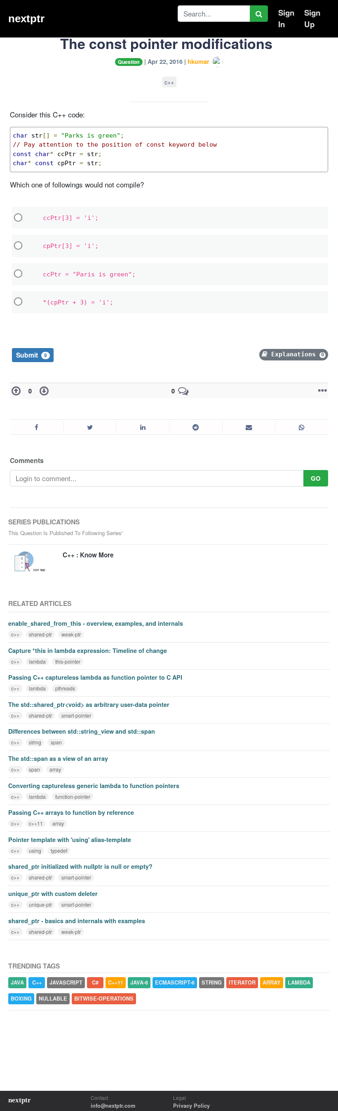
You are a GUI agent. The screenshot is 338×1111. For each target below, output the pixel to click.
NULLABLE (53, 998)
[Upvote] (18, 391)
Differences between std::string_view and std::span (81, 731)
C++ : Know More (88, 554)
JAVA (17, 982)
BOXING (21, 998)
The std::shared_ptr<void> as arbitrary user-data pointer (88, 704)
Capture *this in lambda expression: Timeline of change (87, 650)
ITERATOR (242, 982)
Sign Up (312, 18)
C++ (37, 982)
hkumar (199, 61)
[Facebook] (36, 427)
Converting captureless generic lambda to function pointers (93, 785)
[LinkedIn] (142, 427)
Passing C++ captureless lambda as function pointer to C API (95, 677)
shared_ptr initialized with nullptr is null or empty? (80, 866)
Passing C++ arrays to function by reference (71, 812)
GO (316, 478)
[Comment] (183, 391)
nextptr (26, 18)
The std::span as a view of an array (58, 758)
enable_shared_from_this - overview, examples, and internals (95, 623)
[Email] (248, 427)
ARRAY (272, 982)
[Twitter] (89, 427)
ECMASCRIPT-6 (175, 982)
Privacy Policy (191, 1105)
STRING (212, 982)
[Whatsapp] (301, 427)
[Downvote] (42, 391)
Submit (31, 355)
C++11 (115, 982)
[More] (320, 391)
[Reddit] (195, 427)
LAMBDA (299, 982)
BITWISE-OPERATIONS (104, 998)
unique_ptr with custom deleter (53, 893)
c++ (169, 81)
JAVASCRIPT (65, 982)
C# (95, 982)
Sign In (286, 18)
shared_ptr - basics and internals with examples (76, 921)
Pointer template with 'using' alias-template (69, 839)
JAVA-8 (139, 982)
